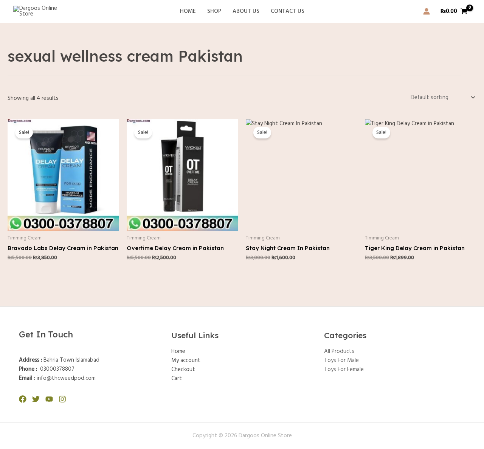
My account (185, 360)
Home (188, 11)
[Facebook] (22, 399)
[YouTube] (49, 399)
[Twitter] (36, 399)
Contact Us (287, 11)
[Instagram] (62, 399)
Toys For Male (341, 360)
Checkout (183, 369)
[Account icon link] (426, 11)
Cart (176, 378)
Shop (214, 11)
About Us (246, 11)
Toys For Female (344, 369)
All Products (339, 351)
